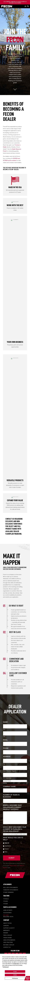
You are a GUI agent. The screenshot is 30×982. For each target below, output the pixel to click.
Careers (6, 925)
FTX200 (5, 901)
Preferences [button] (5, 967)
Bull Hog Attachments (10, 887)
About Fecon (7, 923)
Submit (11, 858)
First (4, 729)
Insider (5, 933)
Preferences (15, 978)
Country (5, 783)
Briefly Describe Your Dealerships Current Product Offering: (12, 807)
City (4, 764)
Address (7, 757)
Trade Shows (7, 937)
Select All (7, 843)
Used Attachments (9, 940)
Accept (15, 971)
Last (4, 736)
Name (6, 722)
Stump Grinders (8, 892)
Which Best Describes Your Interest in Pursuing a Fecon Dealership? (14, 829)
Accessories (7, 912)
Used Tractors (8, 942)
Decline (15, 975)
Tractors (6, 849)
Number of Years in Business (11, 796)
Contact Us (7, 947)
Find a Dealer (7, 935)
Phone (6, 748)
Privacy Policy (13, 865)
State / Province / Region (9, 771)
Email (6, 740)
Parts (6, 852)
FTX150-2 (6, 899)
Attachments (8, 846)
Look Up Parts (7, 910)
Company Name (10, 787)
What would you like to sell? (13, 839)
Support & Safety (8, 928)
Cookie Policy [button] (16, 963)
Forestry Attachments (10, 890)
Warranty (6, 930)
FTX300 (5, 903)
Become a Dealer (8, 945)
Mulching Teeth (8, 916)
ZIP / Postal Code (7, 778)
